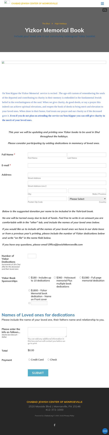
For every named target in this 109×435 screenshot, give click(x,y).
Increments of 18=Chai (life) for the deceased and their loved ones (11, 266)
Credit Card (37, 359)
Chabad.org (48, 416)
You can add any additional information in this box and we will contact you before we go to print (46, 341)
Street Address (34, 178)
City (29, 194)
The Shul (46, 23)
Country (102, 202)
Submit (38, 373)
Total (5, 350)
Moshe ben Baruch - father (10, 336)
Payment (7, 360)
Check (53, 359)
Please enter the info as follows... (11, 331)
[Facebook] (54, 424)
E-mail (6, 165)
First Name (32, 158)
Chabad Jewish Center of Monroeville (34, 3)
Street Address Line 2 (37, 186)
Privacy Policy (69, 416)
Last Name (72, 158)
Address (6, 174)
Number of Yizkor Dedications (8, 258)
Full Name (8, 154)
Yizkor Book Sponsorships (9, 279)
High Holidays (61, 23)
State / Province (99, 194)
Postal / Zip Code (35, 202)
